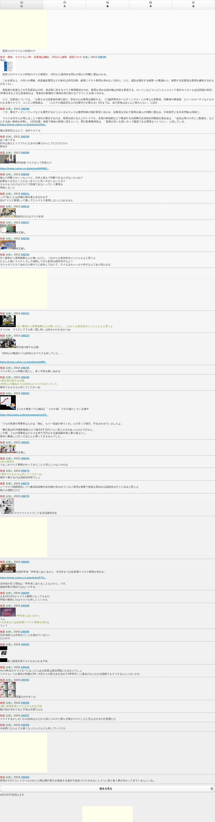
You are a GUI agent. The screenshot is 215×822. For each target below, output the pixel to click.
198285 (25, 593)
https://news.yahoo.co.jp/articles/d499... (23, 362)
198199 (25, 136)
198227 (25, 222)
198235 (25, 368)
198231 (25, 313)
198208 (25, 152)
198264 (25, 458)
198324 (25, 644)
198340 (25, 667)
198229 (25, 254)
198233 (25, 335)
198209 (25, 174)
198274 (25, 470)
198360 (25, 777)
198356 (25, 702)
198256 (25, 393)
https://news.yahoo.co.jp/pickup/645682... (24, 168)
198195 (102, 57)
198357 (25, 715)
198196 (25, 108)
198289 (25, 605)
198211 (25, 193)
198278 (25, 496)
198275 (25, 483)
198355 (25, 680)
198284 (25, 562)
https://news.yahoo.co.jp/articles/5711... (23, 577)
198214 (25, 206)
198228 (25, 238)
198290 (25, 631)
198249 (25, 377)
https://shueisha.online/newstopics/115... (24, 415)
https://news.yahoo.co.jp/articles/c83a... (23, 124)
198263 (25, 442)
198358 (25, 725)
